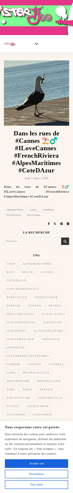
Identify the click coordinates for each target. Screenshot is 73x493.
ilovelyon (52, 322)
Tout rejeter (36, 484)
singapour (42, 414)
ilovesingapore (49, 331)
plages (13, 406)
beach (27, 272)
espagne (14, 305)
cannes (33, 209)
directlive (17, 297)
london (34, 364)
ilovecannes (33, 214)
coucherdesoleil (23, 289)
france (55, 305)
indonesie (16, 347)
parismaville (50, 398)
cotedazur (48, 209)
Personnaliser (36, 474)
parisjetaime (19, 398)
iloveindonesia (21, 322)
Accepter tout (36, 463)
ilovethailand (20, 339)
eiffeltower (46, 297)
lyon (11, 372)
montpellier (49, 381)
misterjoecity (36, 372)
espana (35, 305)
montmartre (18, 381)
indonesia (51, 339)
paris (28, 389)
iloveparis (17, 331)
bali (11, 272)
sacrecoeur (37, 406)
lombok (13, 364)
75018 (11, 263)
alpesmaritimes (14, 209)
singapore (16, 414)
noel (11, 389)
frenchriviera (13, 214)
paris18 (46, 389)
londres (56, 364)
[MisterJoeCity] (36, 17)
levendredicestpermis (28, 356)
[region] (36, 457)
